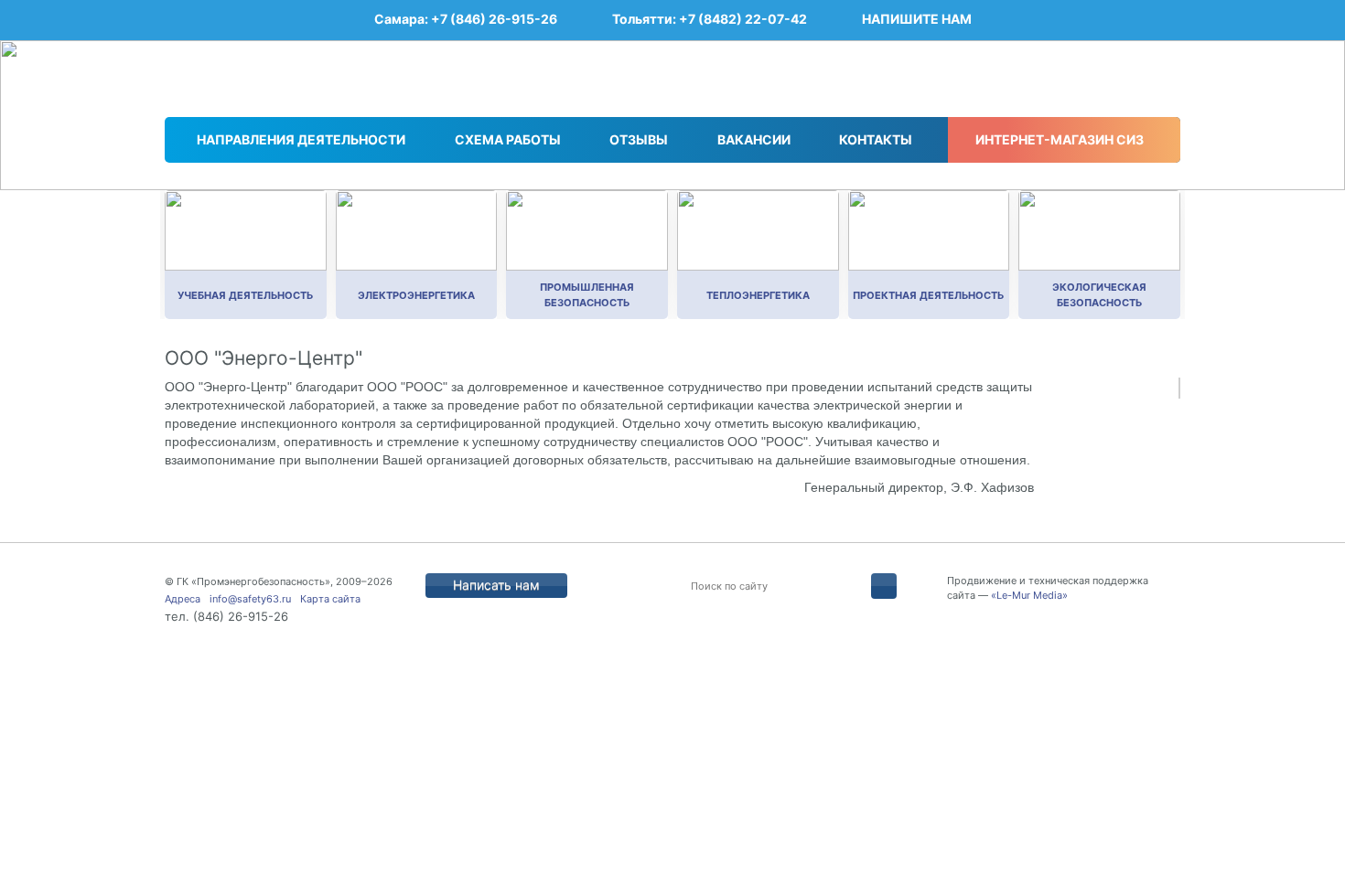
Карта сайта (330, 598)
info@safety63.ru (250, 598)
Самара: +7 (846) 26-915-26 (465, 19)
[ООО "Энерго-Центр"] (1179, 388)
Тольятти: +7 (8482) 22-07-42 (709, 19)
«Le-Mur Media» (1029, 595)
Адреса (182, 598)
